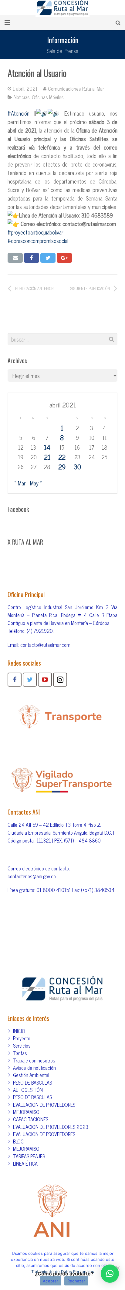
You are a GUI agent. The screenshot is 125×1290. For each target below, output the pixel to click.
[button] (110, 1274)
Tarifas (20, 1053)
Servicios (22, 1045)
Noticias (22, 97)
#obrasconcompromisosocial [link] (38, 240)
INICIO (19, 1031)
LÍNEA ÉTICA (25, 1163)
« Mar (19, 483)
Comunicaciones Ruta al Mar (76, 89)
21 (47, 457)
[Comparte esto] (31, 258)
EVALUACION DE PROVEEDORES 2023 (50, 1127)
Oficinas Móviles (48, 97)
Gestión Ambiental (31, 1075)
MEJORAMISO (26, 1112)
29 (62, 466)
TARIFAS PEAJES (29, 1156)
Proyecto (21, 1038)
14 (47, 447)
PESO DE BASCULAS (32, 1082)
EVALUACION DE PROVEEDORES (44, 1105)
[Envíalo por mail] (15, 258)
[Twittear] (48, 258)
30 (77, 466)
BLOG (18, 1141)
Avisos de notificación (34, 1068)
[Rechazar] (117, 1268)
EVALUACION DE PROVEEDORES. (44, 1134)
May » (36, 483)
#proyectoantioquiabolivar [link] (35, 232)
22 (62, 457)
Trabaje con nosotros (34, 1060)
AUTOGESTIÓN (28, 1090)
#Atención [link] (18, 113)
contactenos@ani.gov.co (32, 876)
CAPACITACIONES (30, 1119)
